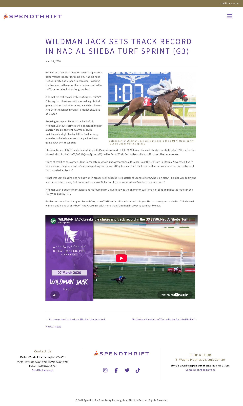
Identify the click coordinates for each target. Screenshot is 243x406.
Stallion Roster (230, 3)
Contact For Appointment (200, 370)
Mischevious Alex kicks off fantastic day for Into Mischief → (165, 319)
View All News (53, 326)
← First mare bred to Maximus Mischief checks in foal (75, 319)
